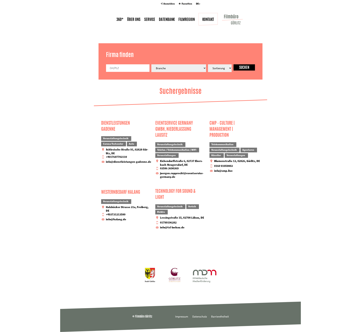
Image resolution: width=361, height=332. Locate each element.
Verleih (192, 206)
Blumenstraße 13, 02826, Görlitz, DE (237, 161)
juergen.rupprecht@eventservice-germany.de (182, 175)
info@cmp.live (223, 170)
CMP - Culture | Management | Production (222, 129)
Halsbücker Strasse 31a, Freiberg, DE (127, 209)
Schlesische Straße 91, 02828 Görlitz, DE (127, 151)
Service (149, 19)
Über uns (133, 19)
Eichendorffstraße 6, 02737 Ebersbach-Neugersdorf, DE (181, 162)
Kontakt (208, 19)
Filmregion (186, 19)
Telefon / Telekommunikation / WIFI (176, 150)
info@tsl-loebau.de (172, 227)
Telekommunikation (222, 144)
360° (119, 19)
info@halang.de (116, 219)
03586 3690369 (169, 168)
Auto (131, 144)
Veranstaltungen (166, 155)
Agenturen (248, 150)
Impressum (181, 316)
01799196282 (168, 222)
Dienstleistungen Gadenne (115, 126)
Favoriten (187, 3)
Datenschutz (199, 316)
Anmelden (169, 3)
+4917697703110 (116, 157)
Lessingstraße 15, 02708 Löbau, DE (182, 217)
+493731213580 (115, 214)
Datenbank (167, 19)
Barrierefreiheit (220, 316)
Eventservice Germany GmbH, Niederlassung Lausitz (174, 129)
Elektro (161, 212)
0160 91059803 (223, 166)
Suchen (244, 67)
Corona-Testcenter (113, 144)
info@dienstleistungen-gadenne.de (128, 161)
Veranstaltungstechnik (115, 138)
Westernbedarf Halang (120, 192)
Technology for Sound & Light (175, 194)
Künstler (216, 155)
